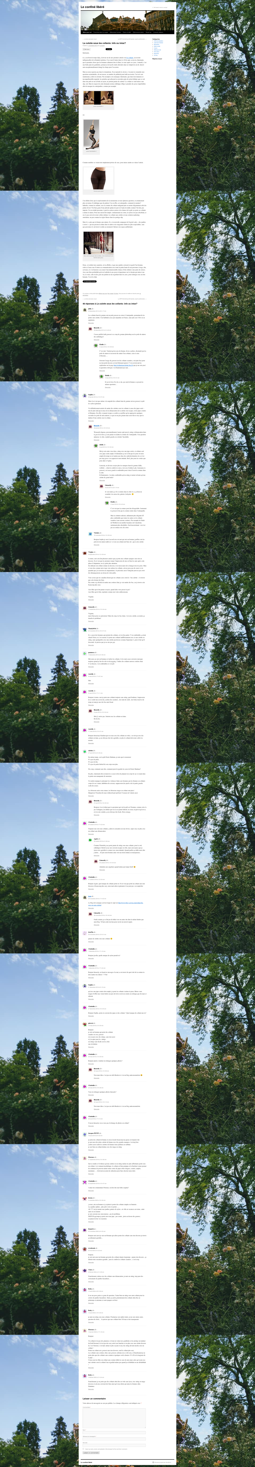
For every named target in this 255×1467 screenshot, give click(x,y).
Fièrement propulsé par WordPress (162, 1462)
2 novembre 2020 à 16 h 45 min (96, 1200)
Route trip (148, 32)
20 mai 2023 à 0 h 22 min (95, 1250)
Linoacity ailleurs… (158, 32)
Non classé (110, 293)
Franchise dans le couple (100, 32)
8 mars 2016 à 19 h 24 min (101, 712)
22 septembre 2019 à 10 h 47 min (97, 1183)
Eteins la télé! (127, 32)
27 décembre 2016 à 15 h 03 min (97, 1009)
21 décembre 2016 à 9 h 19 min (96, 987)
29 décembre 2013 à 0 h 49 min (102, 330)
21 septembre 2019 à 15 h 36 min (97, 1159)
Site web (85, 1442)
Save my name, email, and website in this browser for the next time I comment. (106, 1449)
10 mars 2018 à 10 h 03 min (95, 1025)
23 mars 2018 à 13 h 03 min (95, 1056)
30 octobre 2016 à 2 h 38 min (102, 841)
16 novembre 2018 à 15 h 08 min (103, 535)
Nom (84, 1430)
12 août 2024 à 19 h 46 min (95, 1313)
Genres (155, 48)
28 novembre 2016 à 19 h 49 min (103, 915)
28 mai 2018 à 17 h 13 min (95, 1119)
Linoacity (102, 45)
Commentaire (87, 1407)
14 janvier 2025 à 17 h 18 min (96, 1332)
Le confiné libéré (92, 7)
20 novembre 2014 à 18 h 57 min (97, 631)
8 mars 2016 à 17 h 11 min (95, 693)
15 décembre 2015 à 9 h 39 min (96, 655)
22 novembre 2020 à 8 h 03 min (96, 1231)
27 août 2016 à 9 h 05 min (95, 753)
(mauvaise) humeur (158, 42)
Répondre (91, 323)
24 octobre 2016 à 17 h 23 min (96, 824)
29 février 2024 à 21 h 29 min (96, 1272)
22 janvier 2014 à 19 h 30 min (102, 428)
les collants (129, 58)
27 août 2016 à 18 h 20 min (101, 803)
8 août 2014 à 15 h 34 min (106, 447)
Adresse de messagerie (89, 1436)
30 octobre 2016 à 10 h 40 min (107, 862)
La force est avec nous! (90, 39)
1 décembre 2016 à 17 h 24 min (96, 968)
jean (89, 896)
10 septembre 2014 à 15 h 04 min (97, 609)
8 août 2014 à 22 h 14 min (112, 487)
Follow (88, 49)
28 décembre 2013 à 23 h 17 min (97, 311)
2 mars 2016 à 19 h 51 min (112, 378)
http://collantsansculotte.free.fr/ (123, 365)
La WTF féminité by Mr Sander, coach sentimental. (132, 39)
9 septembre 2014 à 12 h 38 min (97, 554)
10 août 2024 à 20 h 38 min (95, 1291)
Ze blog (116, 293)
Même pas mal (87, 32)
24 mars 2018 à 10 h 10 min (101, 1102)
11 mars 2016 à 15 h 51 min (95, 731)
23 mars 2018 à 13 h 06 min (101, 1071)
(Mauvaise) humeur (115, 32)
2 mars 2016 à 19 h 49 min (106, 347)
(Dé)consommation (138, 32)
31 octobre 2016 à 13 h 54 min (96, 879)
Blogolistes (156, 44)
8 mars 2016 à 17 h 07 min (95, 676)
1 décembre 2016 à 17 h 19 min (96, 951)
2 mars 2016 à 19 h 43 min (118, 504)
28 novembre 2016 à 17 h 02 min (97, 898)
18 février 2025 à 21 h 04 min (96, 1377)
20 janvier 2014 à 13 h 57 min (96, 397)
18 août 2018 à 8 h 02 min (95, 1135)
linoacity (97, 425)
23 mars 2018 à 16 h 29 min (95, 1088)
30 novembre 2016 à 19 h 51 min (97, 934)
